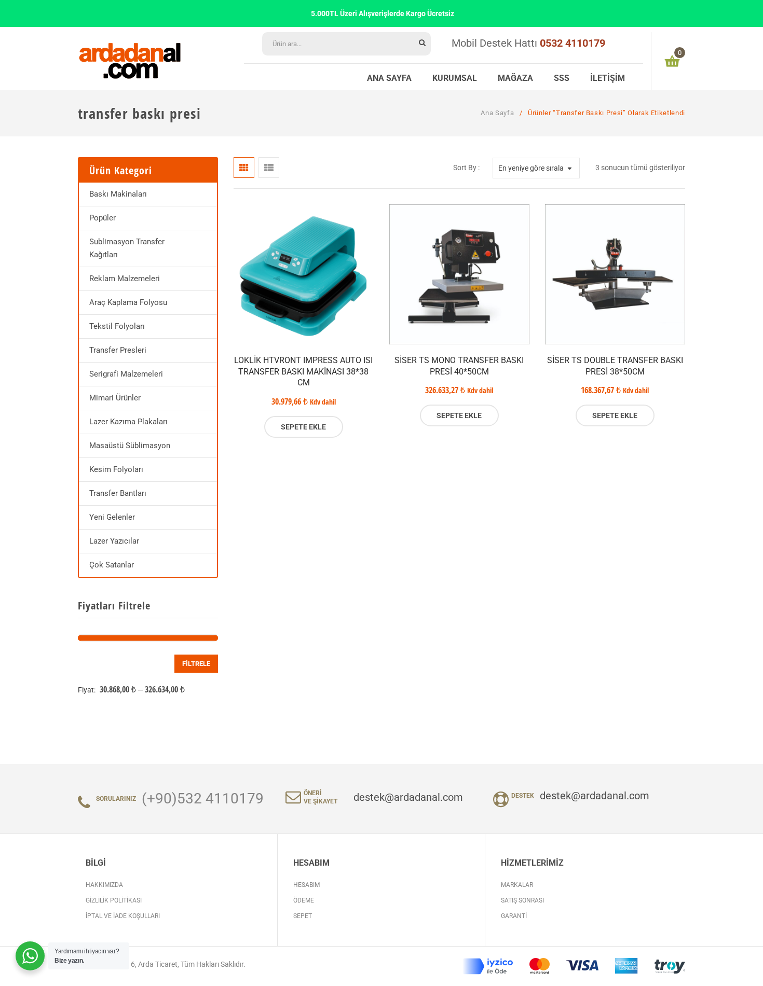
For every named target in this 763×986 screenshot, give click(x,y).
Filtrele (196, 664)
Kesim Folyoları (116, 469)
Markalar (517, 884)
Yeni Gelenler (112, 517)
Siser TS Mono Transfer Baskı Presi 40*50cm (459, 366)
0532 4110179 (572, 43)
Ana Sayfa (497, 113)
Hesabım (306, 884)
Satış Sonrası (522, 900)
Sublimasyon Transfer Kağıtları (127, 248)
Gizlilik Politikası (114, 900)
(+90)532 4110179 (203, 798)
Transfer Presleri (117, 350)
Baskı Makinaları (118, 194)
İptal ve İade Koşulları (123, 916)
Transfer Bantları (117, 493)
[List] (268, 167)
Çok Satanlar (111, 565)
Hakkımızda (104, 884)
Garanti (514, 916)
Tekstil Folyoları (117, 326)
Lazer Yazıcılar (114, 541)
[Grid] (244, 167)
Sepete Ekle (303, 427)
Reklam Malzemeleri (124, 278)
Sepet (302, 916)
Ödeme (303, 900)
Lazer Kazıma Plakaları (128, 421)
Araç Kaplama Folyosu (128, 302)
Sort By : (466, 167)
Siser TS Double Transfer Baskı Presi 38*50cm (615, 366)
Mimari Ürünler (115, 397)
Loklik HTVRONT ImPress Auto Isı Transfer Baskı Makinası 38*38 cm (303, 371)
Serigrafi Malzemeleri (126, 374)
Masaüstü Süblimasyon (129, 445)
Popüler (102, 218)
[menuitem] (389, 77)
